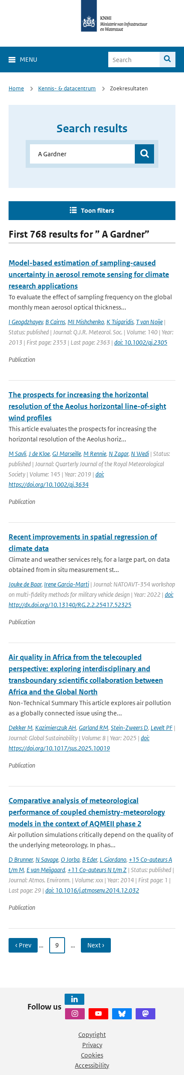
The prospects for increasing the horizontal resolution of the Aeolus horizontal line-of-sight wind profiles (87, 406)
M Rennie (94, 454)
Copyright (92, 1034)
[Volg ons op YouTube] (98, 1014)
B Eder (89, 859)
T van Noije (149, 322)
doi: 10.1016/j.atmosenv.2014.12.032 (92, 890)
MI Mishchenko (86, 322)
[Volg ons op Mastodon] (145, 1014)
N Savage (47, 859)
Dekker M (21, 728)
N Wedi (140, 454)
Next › (95, 945)
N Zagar (118, 454)
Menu (28, 59)
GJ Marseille (66, 454)
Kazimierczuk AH (55, 728)
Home (16, 88)
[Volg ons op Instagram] (74, 1014)
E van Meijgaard (46, 870)
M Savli (17, 454)
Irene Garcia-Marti (66, 584)
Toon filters (97, 210)
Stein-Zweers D (129, 728)
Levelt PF (161, 728)
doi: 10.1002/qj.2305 (140, 342)
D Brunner (21, 859)
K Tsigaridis (120, 322)
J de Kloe (39, 454)
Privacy (92, 1045)
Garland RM (93, 728)
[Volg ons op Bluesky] (122, 1014)
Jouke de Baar (25, 584)
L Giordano (113, 859)
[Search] (167, 59)
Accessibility (92, 1065)
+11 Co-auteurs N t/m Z (97, 870)
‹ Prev (23, 945)
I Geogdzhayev (26, 322)
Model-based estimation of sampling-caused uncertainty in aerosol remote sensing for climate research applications (89, 274)
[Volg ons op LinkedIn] (74, 999)
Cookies (92, 1055)
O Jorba (70, 859)
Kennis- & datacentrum (67, 88)
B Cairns (55, 322)
